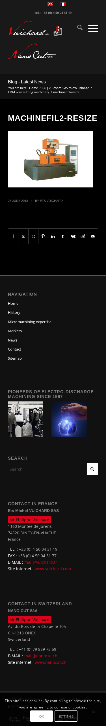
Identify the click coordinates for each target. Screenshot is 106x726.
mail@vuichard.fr (40, 562)
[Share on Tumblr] (63, 236)
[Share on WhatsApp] (33, 236)
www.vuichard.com (53, 568)
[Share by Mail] (93, 236)
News (12, 340)
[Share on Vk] (73, 236)
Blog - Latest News (27, 81)
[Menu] (90, 28)
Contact (14, 349)
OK (41, 716)
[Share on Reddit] (83, 236)
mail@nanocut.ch (40, 655)
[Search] (77, 28)
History (14, 312)
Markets (15, 330)
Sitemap (15, 358)
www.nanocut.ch (50, 662)
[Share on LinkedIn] (53, 236)
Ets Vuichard (51, 200)
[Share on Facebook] (13, 236)
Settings (66, 716)
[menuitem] (77, 28)
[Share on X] (23, 236)
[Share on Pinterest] (43, 236)
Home (13, 303)
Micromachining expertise (29, 321)
